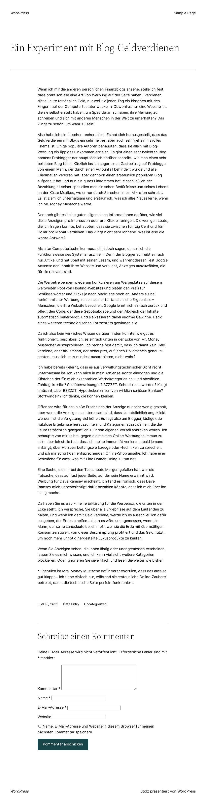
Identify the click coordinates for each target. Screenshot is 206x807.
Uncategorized (95, 604)
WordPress (19, 13)
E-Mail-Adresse (52, 707)
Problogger (61, 158)
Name (44, 698)
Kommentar (49, 689)
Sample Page (185, 13)
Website (44, 717)
